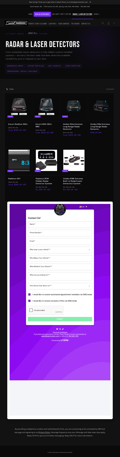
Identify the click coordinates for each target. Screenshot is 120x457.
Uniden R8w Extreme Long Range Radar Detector (100, 126)
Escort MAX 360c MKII (44, 125)
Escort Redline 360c (18, 124)
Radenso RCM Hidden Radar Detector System (44, 181)
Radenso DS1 (14, 178)
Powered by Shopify (66, 452)
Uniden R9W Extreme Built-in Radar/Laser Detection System (73, 181)
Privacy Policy (44, 432)
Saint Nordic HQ (56, 452)
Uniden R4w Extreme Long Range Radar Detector (73, 126)
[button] (102, 23)
